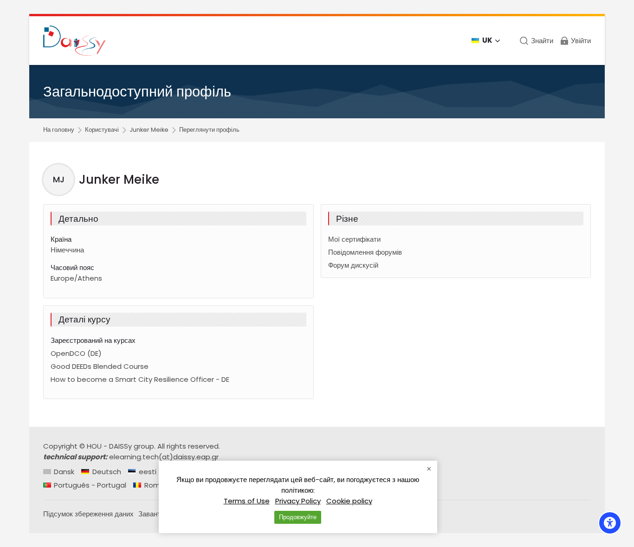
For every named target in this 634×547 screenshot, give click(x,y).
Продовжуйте (298, 517)
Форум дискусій (353, 265)
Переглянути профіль (209, 130)
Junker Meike (148, 130)
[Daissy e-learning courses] (74, 41)
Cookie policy (349, 501)
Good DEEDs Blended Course (100, 366)
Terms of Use (247, 501)
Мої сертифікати (354, 239)
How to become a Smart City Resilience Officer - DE (140, 379)
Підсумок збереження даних (88, 514)
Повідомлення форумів (365, 252)
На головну (58, 130)
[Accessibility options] (609, 522)
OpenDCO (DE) (76, 353)
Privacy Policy (298, 501)
